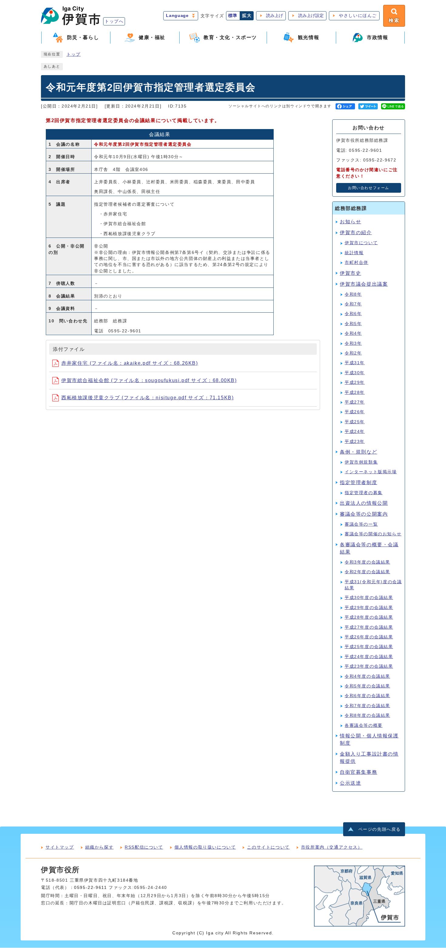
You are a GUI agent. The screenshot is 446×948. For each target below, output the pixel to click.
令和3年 (353, 343)
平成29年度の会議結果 (369, 607)
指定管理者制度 (358, 482)
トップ (73, 54)
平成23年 (355, 441)
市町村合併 (356, 262)
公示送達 (350, 783)
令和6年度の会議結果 (367, 696)
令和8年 (353, 294)
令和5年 (353, 323)
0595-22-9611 (90, 887)
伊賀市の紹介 (356, 232)
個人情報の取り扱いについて (205, 847)
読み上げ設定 (311, 15)
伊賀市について (361, 243)
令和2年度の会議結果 (367, 572)
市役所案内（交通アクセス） (332, 847)
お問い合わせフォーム (368, 188)
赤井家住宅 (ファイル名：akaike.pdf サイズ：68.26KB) (129, 363)
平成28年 (355, 392)
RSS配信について (144, 847)
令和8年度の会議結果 (367, 715)
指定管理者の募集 (364, 493)
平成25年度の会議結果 (369, 646)
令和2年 (353, 353)
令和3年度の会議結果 (367, 562)
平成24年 (355, 431)
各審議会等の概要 (364, 725)
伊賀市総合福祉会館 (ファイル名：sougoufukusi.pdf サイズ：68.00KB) (149, 380)
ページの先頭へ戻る (379, 829)
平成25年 (355, 422)
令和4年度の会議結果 (367, 676)
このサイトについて (268, 847)
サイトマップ (60, 847)
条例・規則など (358, 451)
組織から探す (99, 847)
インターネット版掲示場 (371, 472)
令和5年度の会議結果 (367, 686)
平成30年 (355, 373)
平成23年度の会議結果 (369, 666)
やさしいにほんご (358, 15)
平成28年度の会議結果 (369, 617)
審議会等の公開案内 (364, 514)
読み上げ (274, 15)
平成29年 (355, 382)
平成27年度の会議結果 (369, 627)
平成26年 (355, 412)
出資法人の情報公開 (364, 503)
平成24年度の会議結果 (369, 656)
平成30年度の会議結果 (369, 597)
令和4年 (353, 333)
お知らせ (350, 221)
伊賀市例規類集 (361, 462)
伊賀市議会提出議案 (364, 284)
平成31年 (355, 363)
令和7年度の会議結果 (367, 706)
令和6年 (353, 313)
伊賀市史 (350, 273)
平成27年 (355, 402)
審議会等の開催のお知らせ (373, 534)
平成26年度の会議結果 (369, 637)
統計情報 (354, 253)
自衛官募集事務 (358, 772)
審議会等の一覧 (361, 524)
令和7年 (353, 304)
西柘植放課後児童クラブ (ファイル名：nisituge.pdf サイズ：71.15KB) (147, 397)
